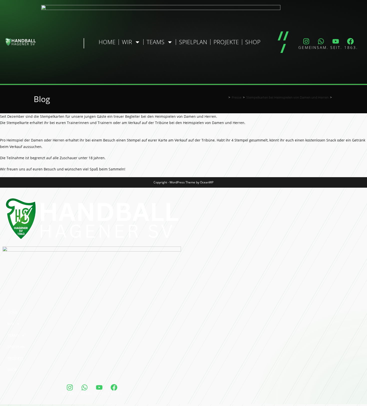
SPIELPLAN (193, 42)
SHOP (252, 42)
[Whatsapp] (321, 41)
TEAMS (156, 42)
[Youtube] (336, 41)
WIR (127, 42)
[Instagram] (306, 41)
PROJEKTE (226, 42)
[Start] (225, 97)
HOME (107, 42)
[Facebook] (350, 41)
